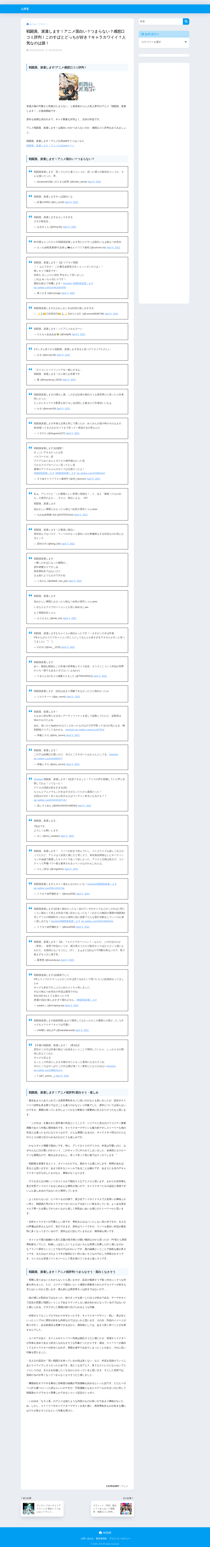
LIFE (25, 9)
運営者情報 (101, 1538)
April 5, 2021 (94, 181)
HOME (106, 1532)
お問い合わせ (87, 1538)
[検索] (186, 21)
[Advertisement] (77, 1447)
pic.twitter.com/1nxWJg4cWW (50, 287)
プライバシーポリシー (120, 1538)
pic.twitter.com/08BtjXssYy (48, 1070)
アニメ (124, 1486)
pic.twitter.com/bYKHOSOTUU (50, 800)
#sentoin (67, 283)
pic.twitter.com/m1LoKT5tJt (89, 729)
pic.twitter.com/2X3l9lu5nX (91, 473)
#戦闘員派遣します (83, 283)
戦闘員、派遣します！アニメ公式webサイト (50, 145)
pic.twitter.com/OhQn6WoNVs (97, 921)
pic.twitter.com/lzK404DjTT (48, 758)
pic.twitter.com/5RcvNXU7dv (49, 888)
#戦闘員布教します (65, 473)
